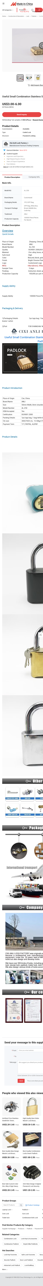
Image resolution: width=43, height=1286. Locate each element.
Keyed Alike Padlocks (30, 1244)
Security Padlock (9, 1260)
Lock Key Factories (10, 1255)
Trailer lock (5, 1218)
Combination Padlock (11, 1244)
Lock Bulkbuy (29, 1265)
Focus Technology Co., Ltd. (28, 1277)
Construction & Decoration (16, 16)
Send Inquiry (22, 114)
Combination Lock (10, 1239)
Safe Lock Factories (28, 1255)
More (4, 1269)
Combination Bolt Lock (30, 1218)
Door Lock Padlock (26, 1260)
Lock (27, 16)
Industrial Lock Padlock (12, 1265)
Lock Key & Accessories (29, 1239)
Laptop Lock (6, 1210)
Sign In (5, 167)
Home (4, 16)
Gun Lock (25, 1214)
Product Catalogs (33, 1205)
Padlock (34, 16)
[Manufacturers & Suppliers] (21, 4)
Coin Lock (5, 1214)
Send (21, 1081)
